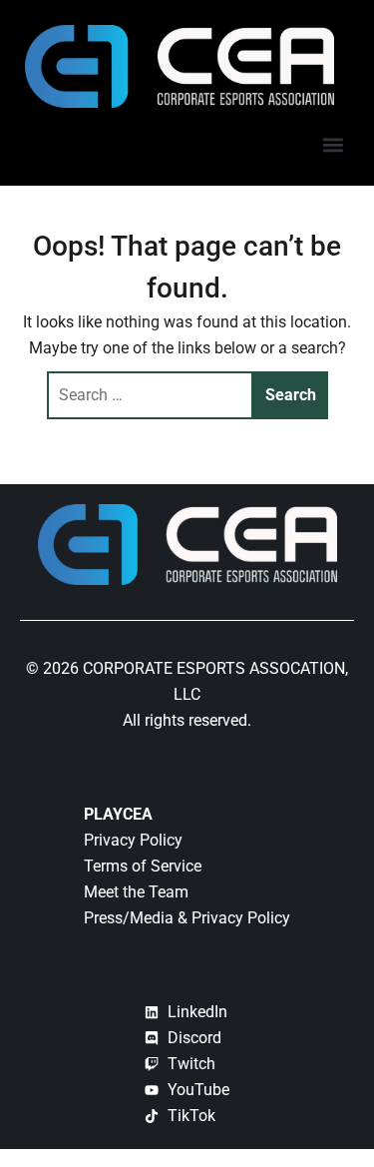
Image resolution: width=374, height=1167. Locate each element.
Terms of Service (142, 866)
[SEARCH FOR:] (150, 395)
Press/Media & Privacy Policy (187, 917)
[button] (332, 144)
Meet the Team (136, 891)
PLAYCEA (118, 814)
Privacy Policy (133, 840)
